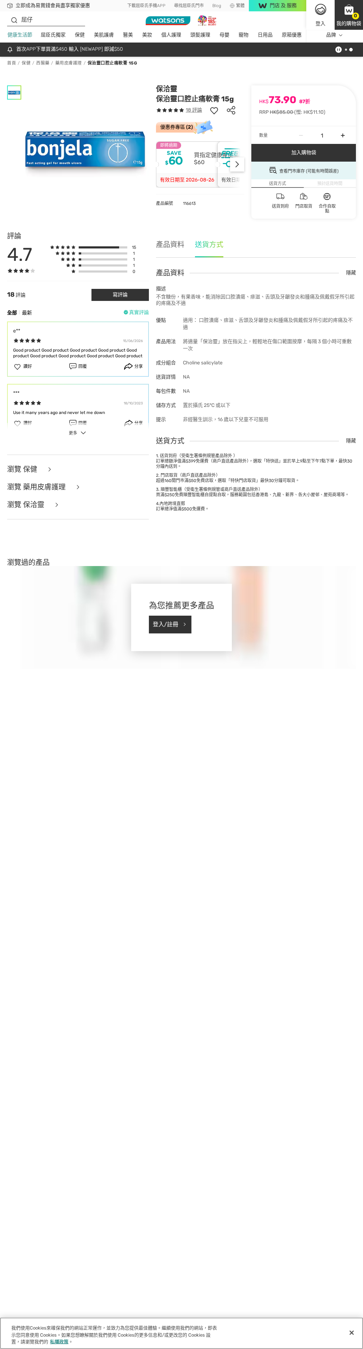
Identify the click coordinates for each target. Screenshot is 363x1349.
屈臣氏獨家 (53, 35)
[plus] (342, 135)
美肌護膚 (104, 35)
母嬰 (224, 35)
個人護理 (171, 35)
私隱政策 (59, 1341)
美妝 (147, 35)
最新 (27, 313)
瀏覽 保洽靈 (26, 504)
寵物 (243, 35)
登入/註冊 (165, 624)
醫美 (128, 35)
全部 (12, 313)
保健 (80, 35)
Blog (216, 5)
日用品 (265, 35)
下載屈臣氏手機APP (146, 5)
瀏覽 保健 (23, 469)
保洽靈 (166, 89)
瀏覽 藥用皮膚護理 (37, 487)
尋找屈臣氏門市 (189, 5)
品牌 (331, 35)
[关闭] (351, 1332)
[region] (181, 1333)
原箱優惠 (292, 35)
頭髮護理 (200, 35)
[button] (349, 15)
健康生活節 (19, 35)
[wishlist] (214, 110)
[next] (237, 164)
